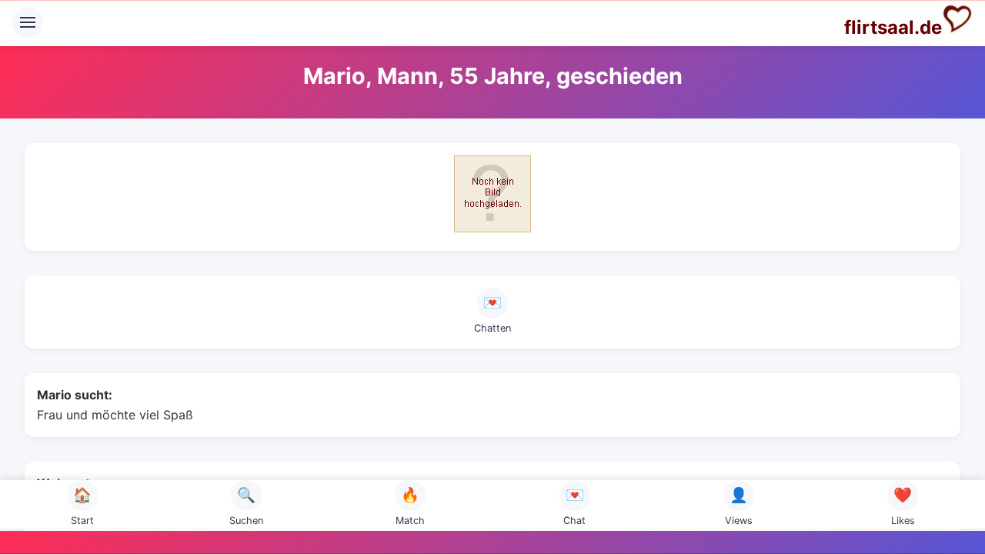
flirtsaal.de (893, 27)
